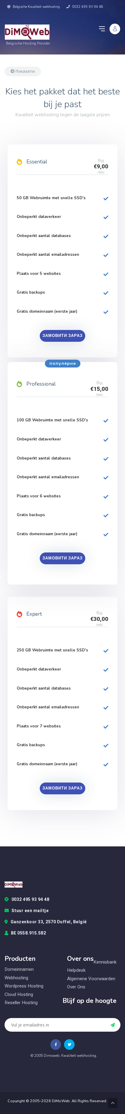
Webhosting (16, 978)
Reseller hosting (21, 1003)
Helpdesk (76, 970)
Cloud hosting (19, 994)
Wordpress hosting (24, 986)
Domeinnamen (19, 969)
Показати (25, 71)
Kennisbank (105, 962)
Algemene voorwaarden (91, 979)
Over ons (76, 987)
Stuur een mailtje (30, 911)
